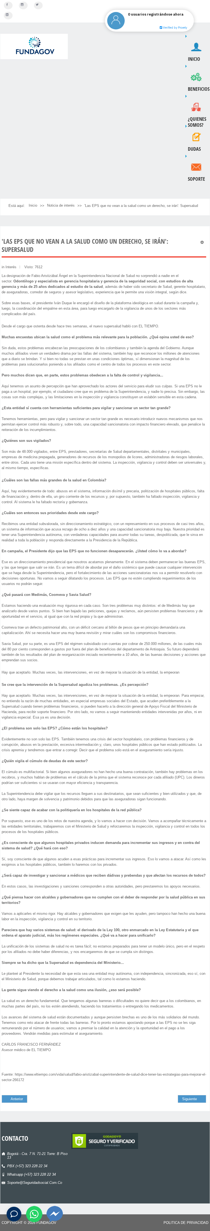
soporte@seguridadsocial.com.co (34, 1183)
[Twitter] (38, 5)
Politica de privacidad (186, 1222)
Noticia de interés (61, 205)
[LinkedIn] (8, 15)
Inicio (33, 205)
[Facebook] (8, 5)
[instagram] (23, 5)
